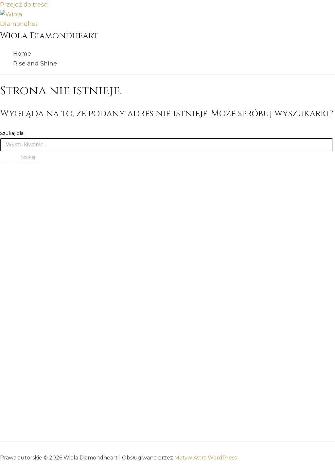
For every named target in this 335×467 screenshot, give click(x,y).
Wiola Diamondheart (49, 36)
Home (22, 53)
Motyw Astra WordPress (205, 458)
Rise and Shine (35, 63)
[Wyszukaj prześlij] (6, 156)
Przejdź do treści (24, 4)
